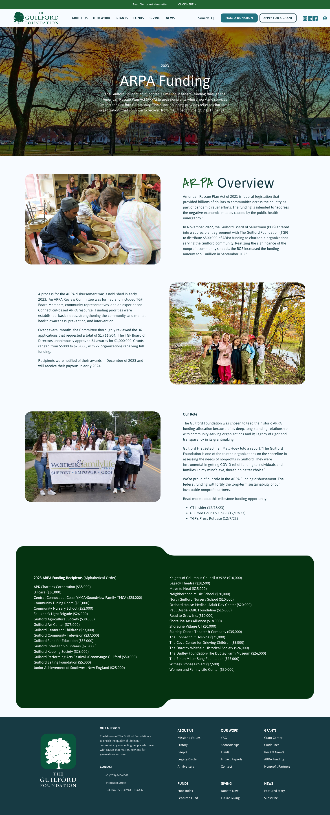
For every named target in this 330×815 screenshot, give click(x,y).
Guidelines (271, 745)
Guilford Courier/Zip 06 (208, 513)
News (170, 18)
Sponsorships (230, 745)
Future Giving (230, 798)
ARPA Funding (274, 759)
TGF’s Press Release (206, 518)
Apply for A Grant (278, 18)
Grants (122, 18)
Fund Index (185, 791)
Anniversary (186, 766)
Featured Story (274, 791)
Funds (138, 18)
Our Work (101, 18)
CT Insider (198, 508)
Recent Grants (274, 752)
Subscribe (271, 798)
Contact (226, 766)
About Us (80, 18)
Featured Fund (188, 798)
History (183, 745)
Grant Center (273, 737)
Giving (155, 18)
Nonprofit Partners (277, 766)
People (182, 752)
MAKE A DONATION (239, 18)
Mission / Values (189, 737)
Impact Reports (231, 759)
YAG (224, 737)
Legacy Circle (187, 759)
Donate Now (229, 791)
